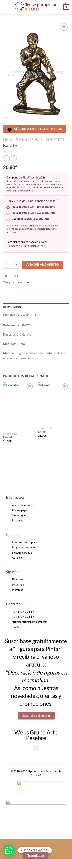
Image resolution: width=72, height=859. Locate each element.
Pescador (9, 437)
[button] (36, 748)
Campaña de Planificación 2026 (25, 245)
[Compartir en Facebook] (14, 291)
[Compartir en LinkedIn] (42, 291)
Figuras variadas (29, 139)
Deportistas (55, 139)
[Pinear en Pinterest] (35, 291)
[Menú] (5, 7)
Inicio (7, 139)
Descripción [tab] (12, 307)
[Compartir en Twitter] (21, 291)
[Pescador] (18, 406)
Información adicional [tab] (20, 315)
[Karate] (53, 403)
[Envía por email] (28, 291)
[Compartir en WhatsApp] (6, 291)
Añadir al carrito (42, 264)
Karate (42, 431)
